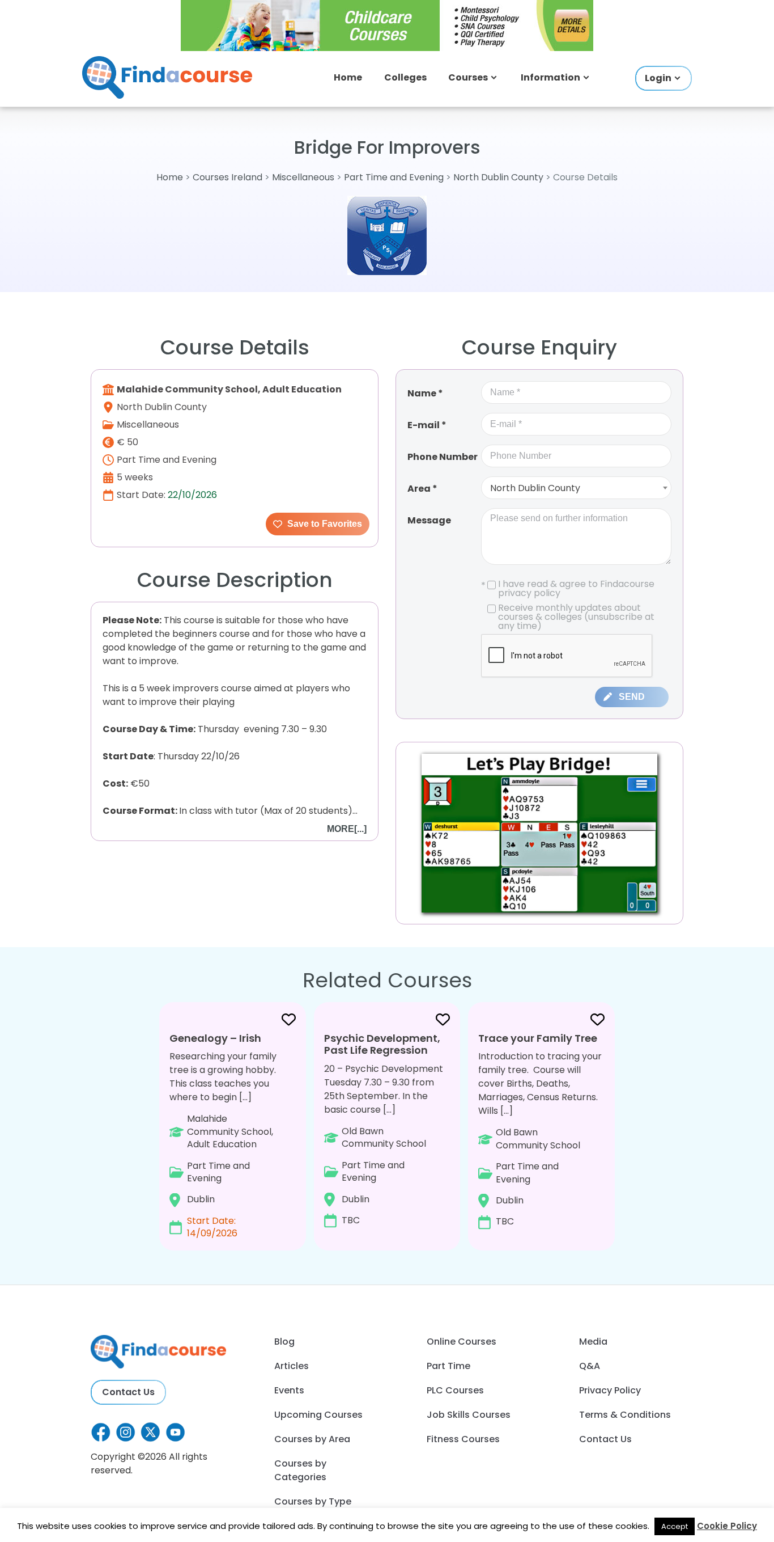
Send (632, 697)
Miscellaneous (304, 177)
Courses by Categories (300, 1470)
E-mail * (426, 425)
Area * (422, 488)
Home (348, 77)
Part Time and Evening (394, 177)
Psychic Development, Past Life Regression (382, 1044)
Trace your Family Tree (537, 1038)
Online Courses (461, 1341)
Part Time (448, 1365)
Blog (284, 1341)
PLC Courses (455, 1390)
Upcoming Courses (318, 1414)
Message (429, 520)
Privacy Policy (610, 1390)
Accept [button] (674, 1526)
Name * (425, 393)
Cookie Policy (727, 1526)
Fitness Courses (463, 1439)
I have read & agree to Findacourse (567, 589)
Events (289, 1390)
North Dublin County (498, 177)
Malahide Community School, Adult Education (229, 389)
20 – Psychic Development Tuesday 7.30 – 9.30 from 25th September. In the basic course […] (383, 1129)
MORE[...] (347, 829)
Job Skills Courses (469, 1414)
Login (658, 78)
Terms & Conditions (625, 1414)
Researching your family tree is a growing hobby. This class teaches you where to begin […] (223, 1135)
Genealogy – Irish (215, 1038)
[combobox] (576, 487)
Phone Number (442, 456)
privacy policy (529, 592)
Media (593, 1341)
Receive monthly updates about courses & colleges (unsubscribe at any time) (576, 617)
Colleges (405, 77)
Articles (291, 1365)
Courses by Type (312, 1501)
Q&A (589, 1365)
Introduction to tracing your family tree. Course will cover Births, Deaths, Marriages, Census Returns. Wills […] (540, 1129)
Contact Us (128, 1392)
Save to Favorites (323, 524)
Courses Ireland (227, 177)
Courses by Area (312, 1439)
